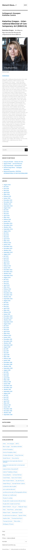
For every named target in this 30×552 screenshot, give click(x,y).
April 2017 (6, 401)
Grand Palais (6, 477)
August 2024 (7, 231)
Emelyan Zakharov (19, 93)
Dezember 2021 (8, 293)
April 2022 (7, 285)
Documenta (15, 458)
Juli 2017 (6, 395)
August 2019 (7, 347)
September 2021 (8, 298)
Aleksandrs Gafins (17, 85)
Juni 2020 (6, 327)
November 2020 (8, 318)
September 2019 (8, 345)
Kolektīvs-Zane (21, 111)
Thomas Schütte (7, 521)
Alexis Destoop (5, 86)
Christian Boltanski (8, 455)
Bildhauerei (11, 79)
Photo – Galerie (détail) (8, 538)
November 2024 (8, 225)
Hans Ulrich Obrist (16, 477)
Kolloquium (10, 80)
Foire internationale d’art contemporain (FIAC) (14, 465)
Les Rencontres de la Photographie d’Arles (15, 492)
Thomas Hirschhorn (16, 518)
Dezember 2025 (8, 200)
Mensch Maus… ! (9, 5)
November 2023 (8, 248)
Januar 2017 (7, 407)
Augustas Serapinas (17, 90)
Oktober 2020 (7, 320)
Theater (13, 82)
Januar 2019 (7, 360)
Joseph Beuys (7, 483)
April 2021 (6, 308)
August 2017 (7, 393)
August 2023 (7, 254)
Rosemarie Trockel (17, 512)
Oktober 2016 (7, 412)
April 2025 (6, 215)
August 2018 (7, 370)
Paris (4, 509)
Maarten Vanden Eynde (17, 114)
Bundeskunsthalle (16, 446)
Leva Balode (12, 112)
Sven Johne (12, 132)
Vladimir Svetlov (6, 140)
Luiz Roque (22, 112)
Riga (8, 125)
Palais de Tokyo (22, 506)
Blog (15, 79)
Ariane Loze (8, 89)
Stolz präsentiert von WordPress (18, 549)
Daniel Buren (6, 458)
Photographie (5, 82)
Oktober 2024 (7, 227)
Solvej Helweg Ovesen (21, 129)
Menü (25, 5)
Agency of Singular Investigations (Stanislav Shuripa (13, 83)
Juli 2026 (6, 186)
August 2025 (7, 208)
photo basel (18, 509)
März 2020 (7, 333)
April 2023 (6, 262)
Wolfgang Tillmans (8, 524)
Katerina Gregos (22, 109)
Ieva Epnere (8, 101)
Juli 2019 (6, 349)
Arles (4, 443)
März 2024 (7, 240)
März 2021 (6, 310)
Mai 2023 (6, 260)
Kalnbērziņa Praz (6, 108)
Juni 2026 (6, 188)
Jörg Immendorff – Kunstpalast (12, 165)
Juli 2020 (6, 325)
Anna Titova (8, 87)
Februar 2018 (7, 381)
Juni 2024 (6, 235)
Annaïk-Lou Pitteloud (15, 87)
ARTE (17, 443)
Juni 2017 (6, 397)
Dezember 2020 (8, 316)
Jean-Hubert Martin (8, 480)
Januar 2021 (7, 314)
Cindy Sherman (19, 455)
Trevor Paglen (10, 138)
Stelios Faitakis (20, 131)
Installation (4, 80)
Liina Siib (18, 112)
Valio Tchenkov (17, 138)
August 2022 (7, 277)
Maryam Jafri (22, 116)
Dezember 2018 (8, 362)
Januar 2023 (7, 267)
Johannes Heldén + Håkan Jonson (9, 105)
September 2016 (8, 414)
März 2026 (7, 194)
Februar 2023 (7, 266)
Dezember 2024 (8, 223)
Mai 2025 (6, 213)
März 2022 (7, 287)
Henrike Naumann (12, 99)
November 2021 (8, 294)
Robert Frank (6, 512)
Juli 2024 (6, 233)
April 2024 (7, 238)
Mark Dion (16, 116)
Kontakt (4, 541)
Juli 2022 (6, 279)
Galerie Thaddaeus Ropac (10, 472)
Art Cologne (10, 443)
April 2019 (6, 354)
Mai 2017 (6, 399)
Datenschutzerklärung (8, 545)
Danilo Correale (14, 92)
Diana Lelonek (21, 92)
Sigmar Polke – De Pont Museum (13, 163)
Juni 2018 (6, 374)
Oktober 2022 (7, 273)
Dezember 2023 (8, 246)
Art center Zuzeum (16, 89)
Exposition (19, 79)
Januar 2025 (7, 221)
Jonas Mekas (21, 105)
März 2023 (6, 264)
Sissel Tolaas (13, 129)
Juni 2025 (6, 211)
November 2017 (8, 387)
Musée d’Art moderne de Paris (11, 504)
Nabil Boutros (19, 119)
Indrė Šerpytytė (14, 101)
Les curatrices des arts (9, 489)
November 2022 (8, 271)
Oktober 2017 (7, 389)
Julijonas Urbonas (21, 106)
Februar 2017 (7, 405)
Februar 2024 (7, 242)
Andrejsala (19, 86)
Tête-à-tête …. (17, 521)
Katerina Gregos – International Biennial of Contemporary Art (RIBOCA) (14, 23)
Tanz (10, 82)
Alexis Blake (24, 85)
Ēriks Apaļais (16, 95)
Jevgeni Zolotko (10, 103)
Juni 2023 (6, 258)
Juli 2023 (6, 256)
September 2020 (8, 322)
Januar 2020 (7, 337)
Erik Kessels (10, 95)
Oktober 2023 (7, 250)
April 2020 (7, 331)
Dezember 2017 (8, 385)
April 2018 (6, 378)
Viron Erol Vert (24, 138)
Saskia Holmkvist (6, 129)
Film (23, 79)
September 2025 (8, 206)
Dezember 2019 (8, 339)
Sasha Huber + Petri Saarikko (18, 128)
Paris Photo (10, 509)
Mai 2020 (6, 329)
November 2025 (8, 202)
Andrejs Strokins (13, 86)
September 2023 (8, 252)
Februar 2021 (7, 312)
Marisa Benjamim (9, 116)
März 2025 (6, 217)
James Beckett (18, 102)
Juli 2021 (6, 302)
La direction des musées (9, 486)
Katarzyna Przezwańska (12, 109)
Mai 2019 (6, 352)
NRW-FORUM (7, 506)
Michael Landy (13, 118)
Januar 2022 (7, 291)
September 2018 (8, 368)
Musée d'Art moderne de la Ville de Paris (14, 501)
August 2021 (7, 300)
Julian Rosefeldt (13, 106)
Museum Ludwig (7, 498)
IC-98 (18, 99)
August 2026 (7, 184)
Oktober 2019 (7, 343)
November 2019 (8, 341)
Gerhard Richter (17, 475)
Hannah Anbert (19, 98)
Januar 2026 (7, 198)
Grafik (25, 79)
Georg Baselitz (7, 475)
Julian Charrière (5, 106)
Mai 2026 (6, 190)
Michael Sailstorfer (21, 118)
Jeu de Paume (20, 480)
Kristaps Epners (5, 112)
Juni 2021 (6, 304)
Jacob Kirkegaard (11, 102)
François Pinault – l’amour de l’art (13, 161)
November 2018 (8, 364)
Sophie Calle (6, 518)
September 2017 (8, 391)
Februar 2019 (7, 358)
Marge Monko (12, 115)
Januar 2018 (7, 383)
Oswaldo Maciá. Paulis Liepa (16, 122)
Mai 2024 (6, 237)
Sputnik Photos (13, 131)
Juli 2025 (6, 209)
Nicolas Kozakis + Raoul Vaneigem (14, 121)
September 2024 (8, 229)
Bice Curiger (6, 446)
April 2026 (7, 192)
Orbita (7, 122)
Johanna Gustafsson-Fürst (20, 103)
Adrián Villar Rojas (20, 82)
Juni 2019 (6, 351)
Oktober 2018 (7, 366)
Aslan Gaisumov (9, 90)
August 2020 (7, 323)
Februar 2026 (7, 196)
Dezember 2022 (8, 269)
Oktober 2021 (7, 296)
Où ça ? (14, 506)
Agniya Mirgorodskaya (7, 85)
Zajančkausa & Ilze (14, 140)
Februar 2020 (7, 335)
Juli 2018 (6, 372)
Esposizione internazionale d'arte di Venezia (12, 461)
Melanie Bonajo (5, 118)
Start (3, 531)
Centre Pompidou (8, 449)
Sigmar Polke (22, 515)
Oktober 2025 (7, 204)
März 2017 (6, 403)
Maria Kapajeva (19, 115)
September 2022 (8, 275)
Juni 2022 (6, 281)
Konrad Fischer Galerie (18, 483)
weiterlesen (5, 75)
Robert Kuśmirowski (19, 127)
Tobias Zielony (16, 137)
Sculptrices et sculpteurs (10, 515)
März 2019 (6, 356)
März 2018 (6, 380)
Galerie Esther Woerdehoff (10, 469)
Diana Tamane (5, 93)
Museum (19, 80)
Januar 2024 (7, 244)
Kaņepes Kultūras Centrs (15, 108)
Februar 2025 (7, 219)
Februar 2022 (7, 289)
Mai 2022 (6, 283)
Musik (22, 80)
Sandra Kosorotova (6, 128)
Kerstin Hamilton (14, 111)
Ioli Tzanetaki (21, 101)
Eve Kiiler (21, 95)
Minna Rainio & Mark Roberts (8, 119)
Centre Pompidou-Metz (9, 452)
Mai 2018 (6, 376)
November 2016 (8, 410)
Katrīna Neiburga (6, 111)
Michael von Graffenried (9, 495)
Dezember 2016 (8, 408)
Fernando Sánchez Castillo (15, 96)
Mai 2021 (6, 306)
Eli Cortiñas (11, 93)
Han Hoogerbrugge (11, 98)
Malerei (15, 80)
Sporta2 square (5, 131)
